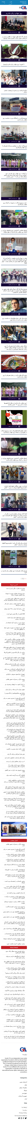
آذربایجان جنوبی (23, 1082)
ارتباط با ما (24, 1107)
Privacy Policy (23, 1113)
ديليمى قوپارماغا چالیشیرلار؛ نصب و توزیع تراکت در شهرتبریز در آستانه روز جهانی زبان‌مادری (14, 431)
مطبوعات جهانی (23, 1087)
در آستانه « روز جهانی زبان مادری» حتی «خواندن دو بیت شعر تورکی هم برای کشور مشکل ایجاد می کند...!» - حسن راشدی (15, 175)
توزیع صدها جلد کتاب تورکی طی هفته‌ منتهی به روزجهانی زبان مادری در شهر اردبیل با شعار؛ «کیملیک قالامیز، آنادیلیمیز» (14, 290)
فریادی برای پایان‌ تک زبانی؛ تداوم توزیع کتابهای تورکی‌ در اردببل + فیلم (14, 543)
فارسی (11, 2)
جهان (25, 1085)
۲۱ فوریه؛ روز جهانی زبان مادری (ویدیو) (14, 64)
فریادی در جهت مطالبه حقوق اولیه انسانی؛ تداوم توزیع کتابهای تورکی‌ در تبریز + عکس (15, 486)
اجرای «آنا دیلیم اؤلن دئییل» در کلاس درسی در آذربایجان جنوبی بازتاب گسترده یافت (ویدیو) (14, 37)
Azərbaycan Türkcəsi (23, 2)
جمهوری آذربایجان (22, 1096)
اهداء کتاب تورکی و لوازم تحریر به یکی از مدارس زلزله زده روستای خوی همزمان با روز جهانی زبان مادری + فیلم (14, 515)
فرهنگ (25, 1090)
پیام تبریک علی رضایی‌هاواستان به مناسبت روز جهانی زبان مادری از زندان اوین (14, 319)
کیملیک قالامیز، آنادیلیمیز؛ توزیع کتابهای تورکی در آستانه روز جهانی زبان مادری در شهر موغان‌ (14, 231)
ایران (26, 1099)
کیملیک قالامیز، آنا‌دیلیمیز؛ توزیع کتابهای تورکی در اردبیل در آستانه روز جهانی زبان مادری (14, 459)
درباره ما (25, 1110)
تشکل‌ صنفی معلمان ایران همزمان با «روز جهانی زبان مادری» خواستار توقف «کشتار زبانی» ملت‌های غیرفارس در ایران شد (15, 347)
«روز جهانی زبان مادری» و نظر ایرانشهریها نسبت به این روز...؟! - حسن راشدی (15, 403)
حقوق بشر (24, 1093)
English (3, 2)
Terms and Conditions (21, 1115)
